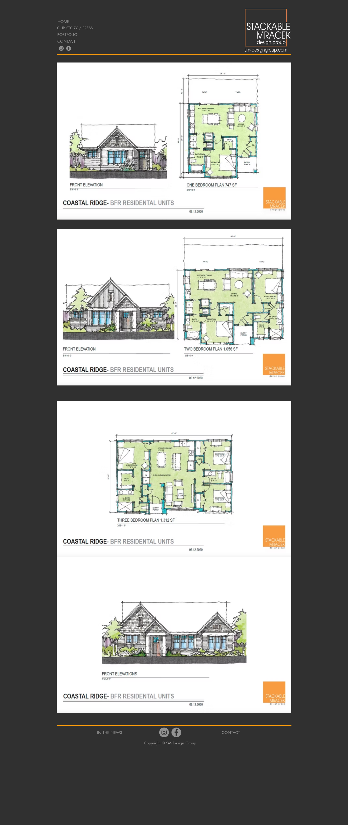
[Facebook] (68, 48)
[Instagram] (61, 48)
